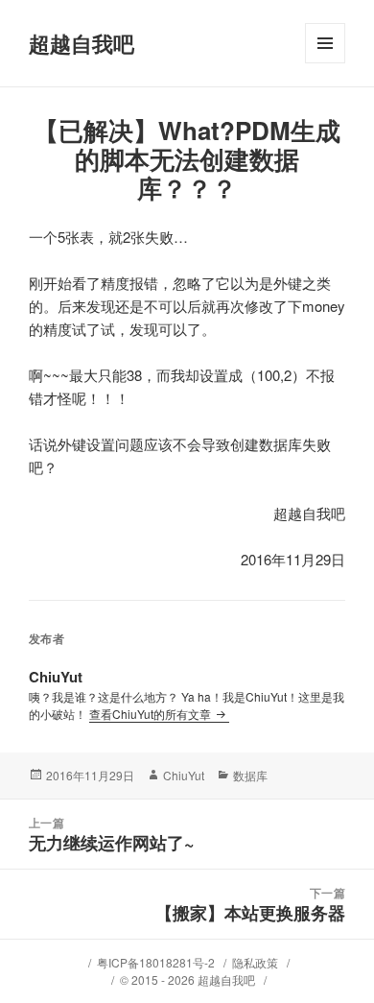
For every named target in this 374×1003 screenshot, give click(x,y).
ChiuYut (183, 775)
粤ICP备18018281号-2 (156, 962)
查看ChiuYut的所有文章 (151, 713)
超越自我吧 (81, 43)
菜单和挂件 (325, 62)
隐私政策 (255, 962)
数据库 (250, 775)
